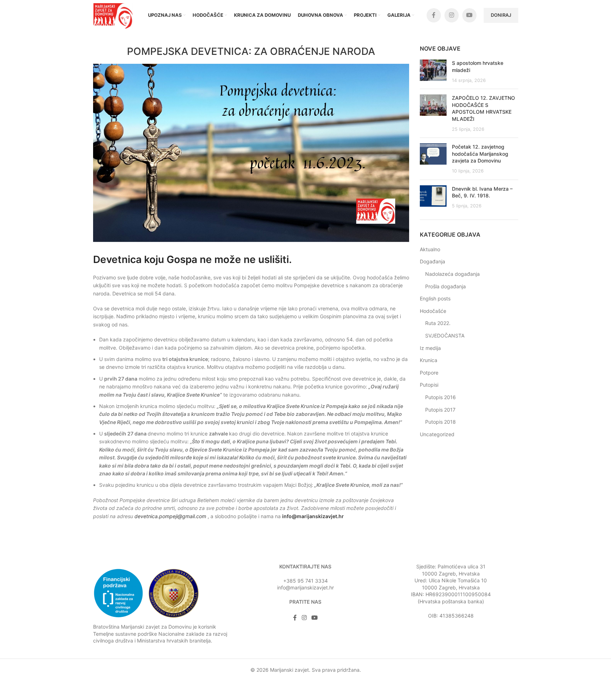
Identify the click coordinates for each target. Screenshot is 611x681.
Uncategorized (437, 434)
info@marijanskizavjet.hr (313, 516)
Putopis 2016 (440, 397)
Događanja (432, 261)
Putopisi (429, 385)
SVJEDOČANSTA (444, 335)
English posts (435, 298)
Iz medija (430, 348)
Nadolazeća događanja (452, 274)
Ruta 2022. (437, 323)
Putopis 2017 (440, 410)
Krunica (428, 360)
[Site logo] (114, 14)
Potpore (429, 373)
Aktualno (430, 249)
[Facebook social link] (434, 15)
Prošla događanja (445, 286)
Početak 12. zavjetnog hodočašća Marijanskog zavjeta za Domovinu (480, 154)
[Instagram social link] (451, 15)
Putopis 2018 (440, 422)
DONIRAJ (501, 15)
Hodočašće (433, 311)
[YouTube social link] (469, 15)
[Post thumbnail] (433, 71)
